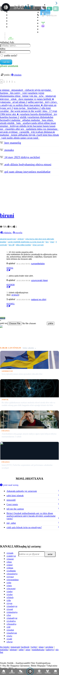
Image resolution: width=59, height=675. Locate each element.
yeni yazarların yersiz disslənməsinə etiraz (22, 94)
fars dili (11, 245)
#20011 (10, 268)
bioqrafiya (11, 624)
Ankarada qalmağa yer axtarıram (33, 491)
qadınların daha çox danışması (42, 129)
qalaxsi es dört (38, 299)
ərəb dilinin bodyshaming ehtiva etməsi (27, 164)
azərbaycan (12, 633)
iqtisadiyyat (12, 618)
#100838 (11, 285)
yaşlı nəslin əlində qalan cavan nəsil (20, 137)
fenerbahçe (34, 108)
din (9, 600)
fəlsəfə (10, 597)
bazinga (4, 93)
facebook (25, 647)
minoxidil (33, 500)
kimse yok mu (30, 96)
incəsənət (11, 588)
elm (9, 582)
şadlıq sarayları (36, 102)
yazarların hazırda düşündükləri (36, 114)
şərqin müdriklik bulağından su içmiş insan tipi (26, 242)
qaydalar (49, 647)
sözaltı (10, 553)
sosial (10, 609)
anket (9, 591)
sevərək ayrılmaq (9, 132)
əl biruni (21, 239)
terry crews (51, 102)
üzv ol (2, 318)
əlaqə (41, 647)
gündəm (17, 74)
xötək (14, 99)
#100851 (11, 304)
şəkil (9, 639)
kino (9, 562)
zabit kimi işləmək (33, 495)
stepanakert (17, 90)
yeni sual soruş (10, 485)
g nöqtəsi (5, 90)
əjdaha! (11, 263)
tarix (9, 585)
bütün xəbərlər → (29, 348)
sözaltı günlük (7, 123)
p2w (41, 96)
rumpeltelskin (38, 263)
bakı (18, 123)
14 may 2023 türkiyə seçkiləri (22, 157)
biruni (7, 215)
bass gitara (47, 120)
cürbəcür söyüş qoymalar (38, 90)
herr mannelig (12, 142)
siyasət (10, 577)
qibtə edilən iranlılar (23, 245)
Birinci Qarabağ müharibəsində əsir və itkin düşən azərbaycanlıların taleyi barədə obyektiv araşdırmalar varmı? (33, 516)
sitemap (13, 649)
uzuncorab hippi (39, 280)
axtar (50, 554)
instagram (15, 647)
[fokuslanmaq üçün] (50, 5)
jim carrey (15, 93)
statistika (15, 26)
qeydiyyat (10, 39)
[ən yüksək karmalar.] (43, 32)
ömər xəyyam (38, 245)
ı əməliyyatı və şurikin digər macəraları (21, 105)
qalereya (50, 26)
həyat (9, 642)
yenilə (6, 74)
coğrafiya (11, 621)
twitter (34, 647)
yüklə (50, 323)
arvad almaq (19, 102)
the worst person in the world (29, 111)
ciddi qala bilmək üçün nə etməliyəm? (33, 527)
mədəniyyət (12, 606)
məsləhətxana (29, 478)
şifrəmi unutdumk (9, 66)
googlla (18, 232)
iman (52, 242)
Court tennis (33, 504)
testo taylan (20, 108)
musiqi (10, 559)
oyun (9, 603)
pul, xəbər (33, 523)
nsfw (9, 636)
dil (8, 627)
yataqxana (5, 102)
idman (10, 568)
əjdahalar (7, 232)
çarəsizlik (25, 132)
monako (9, 150)
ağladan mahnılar (31, 120)
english (10, 630)
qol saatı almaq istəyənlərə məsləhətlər (27, 171)
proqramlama (13, 580)
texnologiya (12, 574)
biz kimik (5, 647)
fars (47, 242)
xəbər (10, 594)
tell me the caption (33, 509)
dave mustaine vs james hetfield (36, 99)
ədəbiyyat (11, 556)
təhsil (9, 565)
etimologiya (12, 612)
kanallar (9, 546)
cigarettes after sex (15, 129)
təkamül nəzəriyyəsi (8, 239)
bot (9, 615)
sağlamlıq (11, 571)
